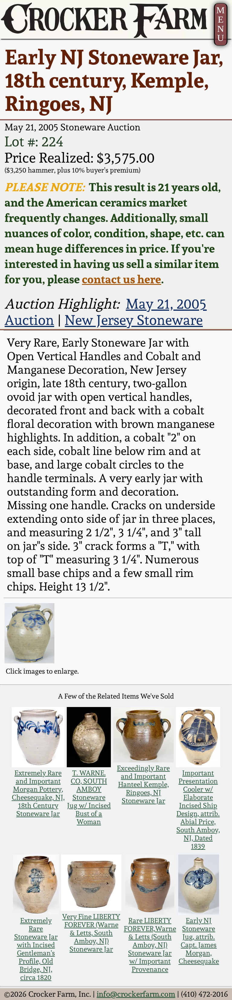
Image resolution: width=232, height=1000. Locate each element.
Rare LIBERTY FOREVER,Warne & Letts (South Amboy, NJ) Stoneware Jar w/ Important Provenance (150, 944)
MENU (220, 24)
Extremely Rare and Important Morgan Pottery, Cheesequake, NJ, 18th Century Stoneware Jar (38, 793)
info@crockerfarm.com (136, 993)
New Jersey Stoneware (134, 320)
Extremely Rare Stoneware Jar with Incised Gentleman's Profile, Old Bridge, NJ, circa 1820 (36, 948)
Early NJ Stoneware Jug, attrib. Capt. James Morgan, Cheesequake (199, 940)
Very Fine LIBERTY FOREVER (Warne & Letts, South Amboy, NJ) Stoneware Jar (91, 932)
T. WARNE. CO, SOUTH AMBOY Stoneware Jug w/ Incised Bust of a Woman (89, 797)
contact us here (121, 279)
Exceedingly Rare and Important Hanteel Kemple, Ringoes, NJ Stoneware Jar (143, 784)
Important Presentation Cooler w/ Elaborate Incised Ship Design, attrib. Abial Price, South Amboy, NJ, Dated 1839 (198, 809)
